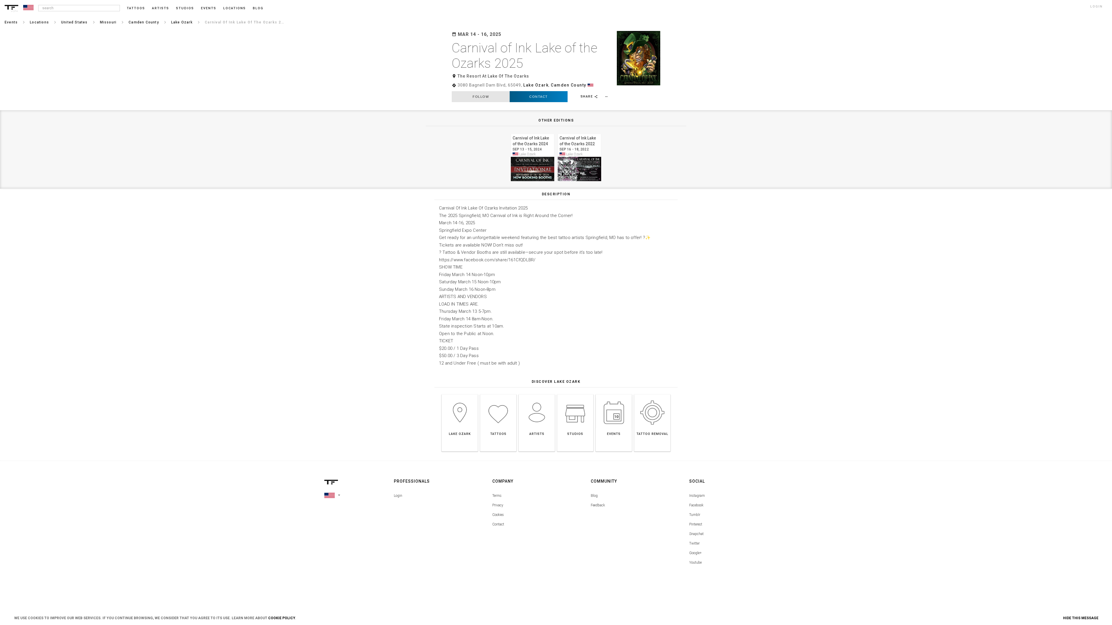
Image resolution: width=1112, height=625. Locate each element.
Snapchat (696, 534)
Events (208, 8)
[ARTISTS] (536, 394)
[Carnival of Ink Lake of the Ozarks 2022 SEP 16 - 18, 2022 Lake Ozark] (579, 133)
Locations (234, 8)
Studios (185, 8)
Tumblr (694, 515)
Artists (160, 8)
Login (398, 496)
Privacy (497, 505)
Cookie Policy (281, 618)
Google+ (695, 553)
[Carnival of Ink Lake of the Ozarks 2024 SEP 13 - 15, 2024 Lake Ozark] (532, 133)
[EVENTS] (614, 394)
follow (481, 96)
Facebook (696, 505)
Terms (497, 496)
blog (258, 8)
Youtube (695, 562)
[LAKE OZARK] (459, 394)
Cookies (498, 515)
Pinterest (695, 524)
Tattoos (136, 8)
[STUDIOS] (575, 394)
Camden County (568, 85)
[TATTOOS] (498, 394)
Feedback (598, 505)
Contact (538, 96)
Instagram (697, 496)
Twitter (694, 543)
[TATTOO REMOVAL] (652, 394)
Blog (594, 496)
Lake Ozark (535, 85)
